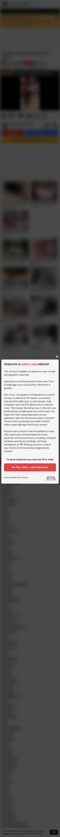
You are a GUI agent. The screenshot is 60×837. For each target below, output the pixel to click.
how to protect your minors (16, 477)
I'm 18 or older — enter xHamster (30, 467)
